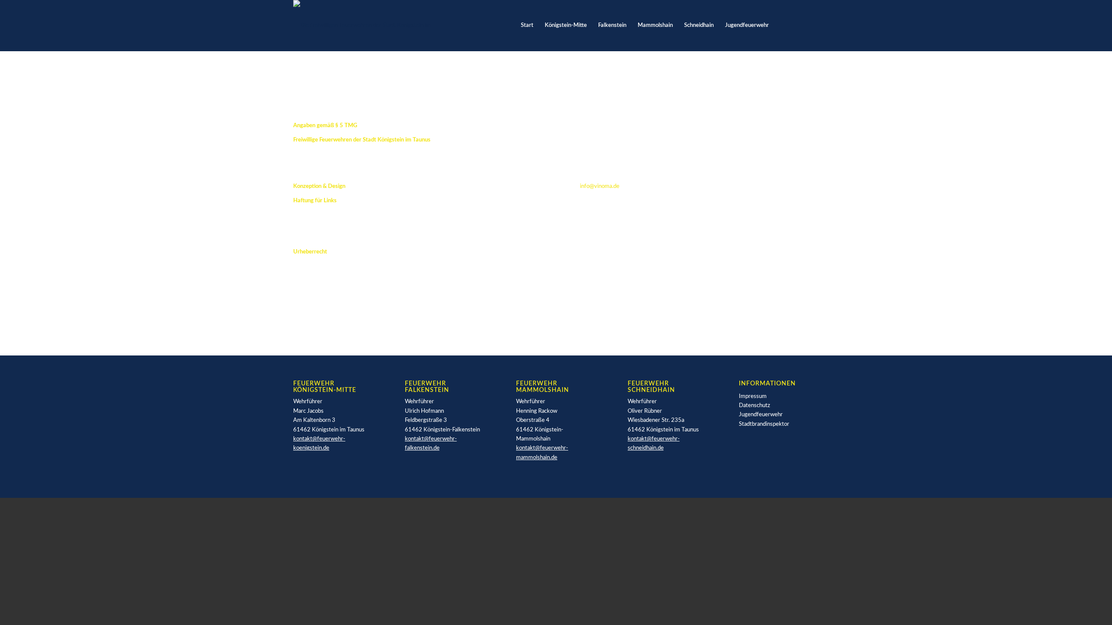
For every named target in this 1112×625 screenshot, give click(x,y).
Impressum (753, 396)
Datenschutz (754, 405)
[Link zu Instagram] (812, 25)
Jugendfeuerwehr (761, 415)
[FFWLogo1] (370, 25)
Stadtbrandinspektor (764, 424)
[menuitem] (527, 25)
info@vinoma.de (599, 186)
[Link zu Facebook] (799, 25)
